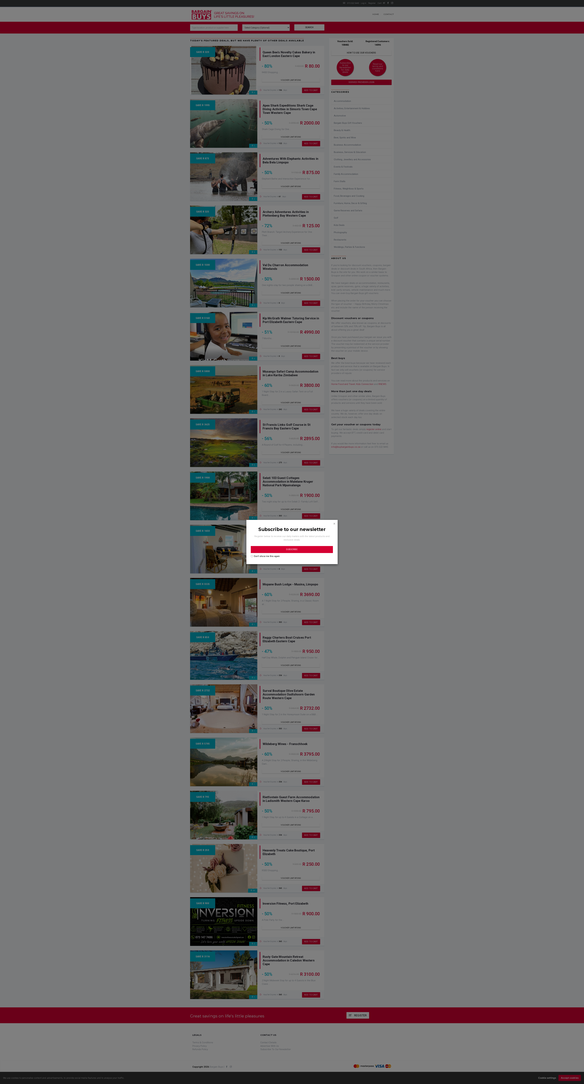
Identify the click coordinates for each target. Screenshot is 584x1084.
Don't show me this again (267, 556)
